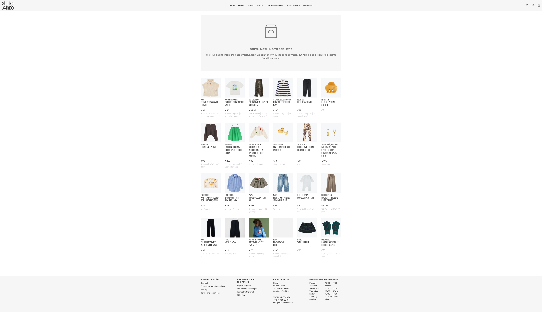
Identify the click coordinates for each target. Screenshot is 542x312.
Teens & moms (274, 5)
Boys (250, 5)
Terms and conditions (210, 293)
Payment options (244, 285)
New (232, 5)
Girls (260, 5)
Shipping (241, 295)
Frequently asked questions (213, 286)
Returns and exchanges (247, 289)
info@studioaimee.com (283, 303)
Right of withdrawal (245, 292)
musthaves (293, 5)
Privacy (204, 290)
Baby (241, 5)
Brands (307, 5)
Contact (204, 283)
